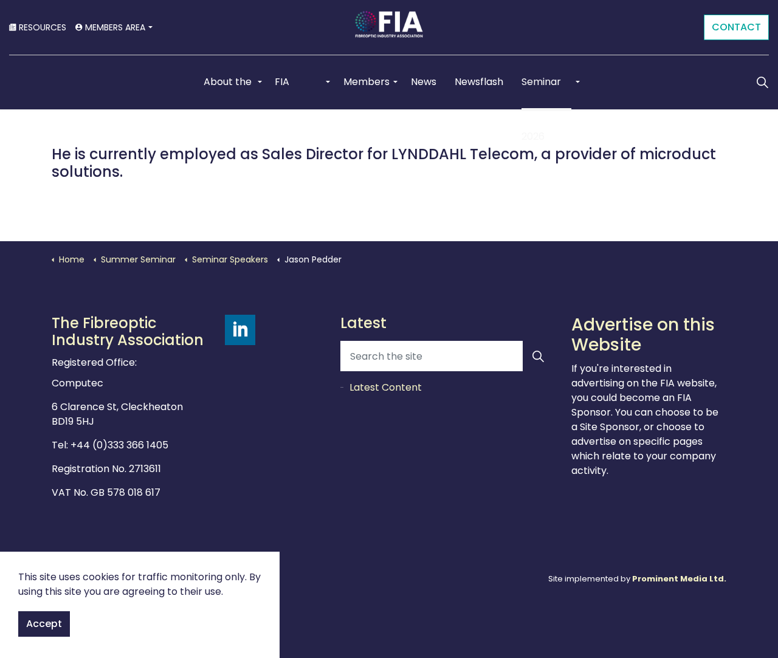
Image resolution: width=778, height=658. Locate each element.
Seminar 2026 (541, 92)
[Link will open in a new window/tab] (240, 330)
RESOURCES (42, 27)
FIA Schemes (297, 92)
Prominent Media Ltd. (679, 578)
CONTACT (736, 27)
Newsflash (479, 82)
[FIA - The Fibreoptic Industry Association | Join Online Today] (389, 27)
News (423, 82)
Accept (44, 624)
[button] (538, 356)
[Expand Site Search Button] (762, 82)
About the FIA (228, 92)
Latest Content (385, 387)
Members (366, 82)
